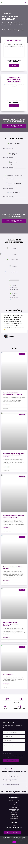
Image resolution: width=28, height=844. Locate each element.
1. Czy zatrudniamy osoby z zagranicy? (12, 776)
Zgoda (14, 842)
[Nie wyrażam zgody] (26, 840)
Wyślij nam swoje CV (14, 800)
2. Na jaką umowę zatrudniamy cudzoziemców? (10, 780)
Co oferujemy (14, 812)
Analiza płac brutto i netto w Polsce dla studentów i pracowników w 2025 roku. (13, 455)
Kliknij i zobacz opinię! (8, 148)
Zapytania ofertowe (14, 818)
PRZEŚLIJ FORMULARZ (11, 760)
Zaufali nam (14, 807)
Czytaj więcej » (6, 404)
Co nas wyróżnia (14, 804)
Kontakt (14, 825)
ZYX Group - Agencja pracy (13, 791)
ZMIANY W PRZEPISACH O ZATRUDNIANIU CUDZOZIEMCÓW (12, 393)
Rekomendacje (14, 814)
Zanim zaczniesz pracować (14, 805)
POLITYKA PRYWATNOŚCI (12, 832)
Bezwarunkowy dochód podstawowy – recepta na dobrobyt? (11, 624)
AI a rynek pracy (8, 674)
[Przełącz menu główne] (25, 2)
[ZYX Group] (4, 3)
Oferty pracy (14, 802)
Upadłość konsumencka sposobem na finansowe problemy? (13, 516)
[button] (14, 148)
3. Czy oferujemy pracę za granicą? (11, 784)
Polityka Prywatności (8, 753)
